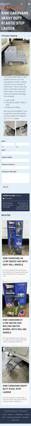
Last (17, 146)
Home (4, 414)
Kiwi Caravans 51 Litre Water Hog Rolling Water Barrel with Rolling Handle (15, 326)
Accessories (8, 198)
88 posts (19, 195)
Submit (5, 187)
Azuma (25, 411)
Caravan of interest (8, 164)
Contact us (11, 414)
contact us (10, 118)
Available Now (19, 414)
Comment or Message (9, 171)
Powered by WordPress (10, 411)
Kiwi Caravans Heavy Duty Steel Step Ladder (15, 389)
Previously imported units (14, 417)
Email (3, 150)
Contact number (6, 157)
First (2, 146)
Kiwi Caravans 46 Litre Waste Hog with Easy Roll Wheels (15, 261)
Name (3, 141)
